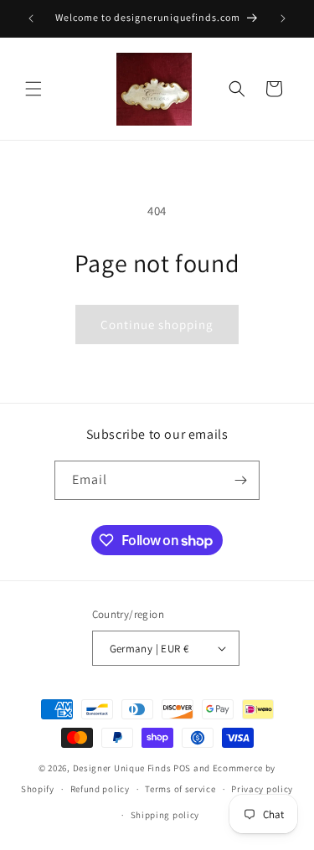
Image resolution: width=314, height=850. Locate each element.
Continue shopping (157, 324)
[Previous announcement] (31, 18)
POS (182, 768)
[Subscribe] (240, 480)
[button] (33, 88)
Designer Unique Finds (123, 768)
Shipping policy (165, 815)
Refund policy (100, 789)
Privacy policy (262, 789)
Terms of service (180, 789)
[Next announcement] (283, 18)
